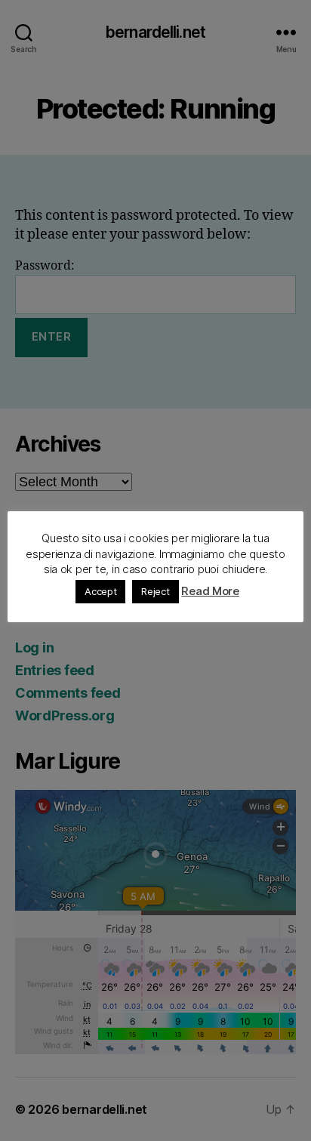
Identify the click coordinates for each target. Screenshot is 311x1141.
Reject (155, 591)
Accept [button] (100, 591)
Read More (210, 591)
